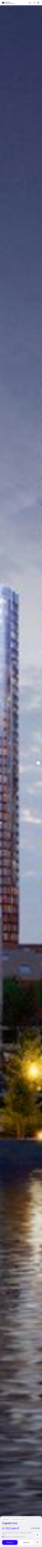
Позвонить (10, 1542)
